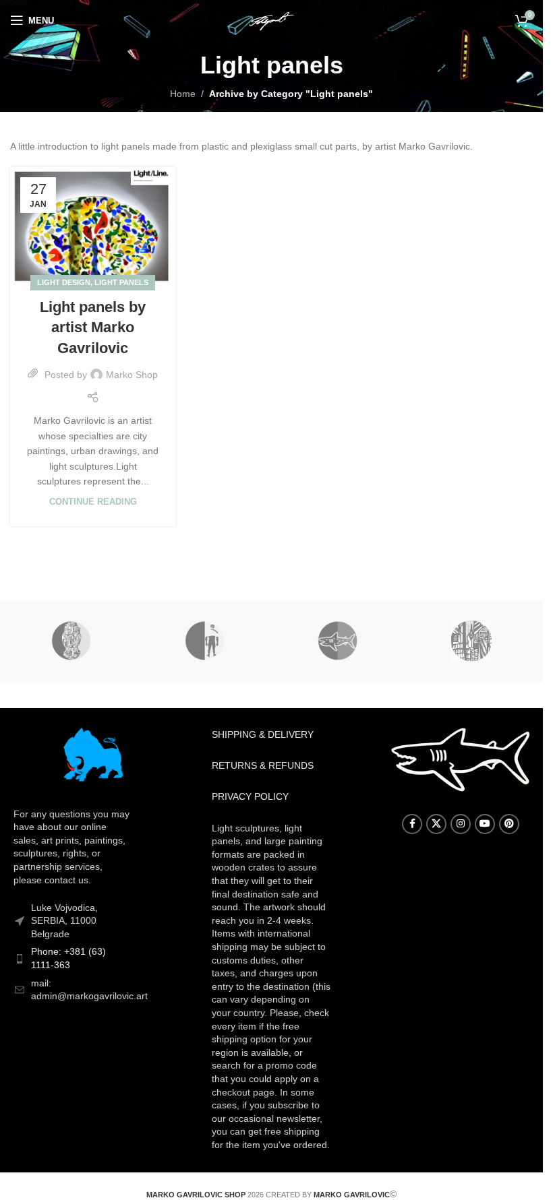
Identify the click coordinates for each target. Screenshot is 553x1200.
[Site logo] (271, 19)
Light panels (121, 282)
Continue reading (93, 502)
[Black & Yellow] (204, 640)
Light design (63, 282)
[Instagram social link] (460, 824)
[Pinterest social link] (509, 824)
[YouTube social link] (485, 824)
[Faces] (71, 640)
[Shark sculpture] (337, 640)
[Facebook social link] (412, 824)
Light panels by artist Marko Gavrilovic (93, 327)
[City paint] (471, 640)
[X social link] (436, 824)
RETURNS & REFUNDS (263, 765)
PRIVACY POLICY (250, 796)
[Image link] (92, 756)
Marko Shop (132, 374)
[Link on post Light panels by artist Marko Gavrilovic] (92, 225)
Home (183, 93)
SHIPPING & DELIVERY (263, 734)
